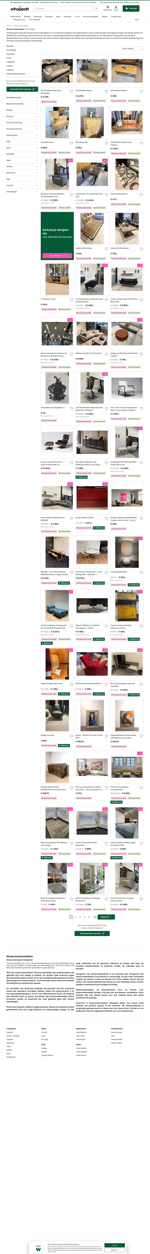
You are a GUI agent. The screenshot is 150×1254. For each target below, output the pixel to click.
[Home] (20, 8)
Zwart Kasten (81, 1055)
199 (95, 917)
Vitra (113, 1036)
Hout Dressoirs (116, 1032)
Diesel (43, 1036)
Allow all (115, 1245)
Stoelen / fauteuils (13, 1036)
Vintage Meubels (47, 1055)
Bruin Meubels (81, 1048)
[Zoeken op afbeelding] (96, 8)
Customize (114, 1250)
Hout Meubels (81, 1032)
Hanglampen (10, 1057)
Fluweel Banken (116, 1039)
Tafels (8, 1046)
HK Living (44, 1039)
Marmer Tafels (116, 1043)
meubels (28, 963)
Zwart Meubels (81, 1052)
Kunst (8, 1053)
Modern (44, 1052)
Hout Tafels (80, 1036)
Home (8, 26)
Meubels (9, 1032)
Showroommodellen (21, 26)
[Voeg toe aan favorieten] (71, 91)
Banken (9, 1050)
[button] (118, 2)
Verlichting (10, 1043)
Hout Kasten (80, 1039)
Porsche (44, 1032)
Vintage (44, 1048)
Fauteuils (9, 1039)
